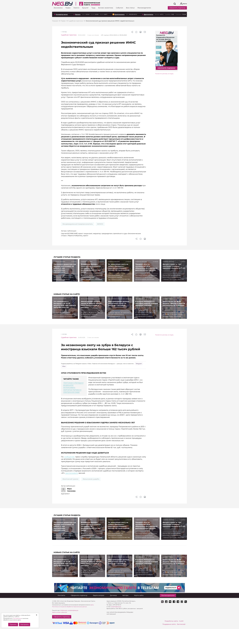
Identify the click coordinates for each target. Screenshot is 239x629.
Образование (139, 298)
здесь (92, 604)
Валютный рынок (168, 298)
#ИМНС (100, 224)
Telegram (139, 363)
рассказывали (72, 473)
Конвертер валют (62, 14)
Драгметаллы (148, 14)
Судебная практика (68, 35)
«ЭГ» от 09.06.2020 (114, 35)
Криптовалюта (119, 14)
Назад (64, 32)
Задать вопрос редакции (59, 612)
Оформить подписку (177, 8)
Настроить (24, 624)
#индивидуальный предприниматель (78, 224)
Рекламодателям (168, 595)
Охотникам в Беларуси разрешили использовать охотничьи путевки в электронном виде (73, 387)
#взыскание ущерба (91, 479)
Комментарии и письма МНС (116, 298)
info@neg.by (63, 610)
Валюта (77, 14)
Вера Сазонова (71, 490)
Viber (64, 366)
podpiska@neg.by (73, 610)
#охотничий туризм (70, 479)
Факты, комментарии (60, 298)
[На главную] (62, 4)
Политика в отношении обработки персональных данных (69, 606)
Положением (17, 618)
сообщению (69, 457)
